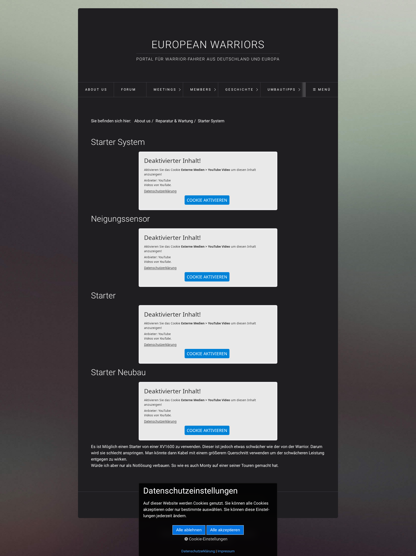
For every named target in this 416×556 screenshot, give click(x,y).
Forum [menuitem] (128, 90)
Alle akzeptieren (225, 530)
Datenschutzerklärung (160, 191)
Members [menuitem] (200, 90)
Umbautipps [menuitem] (282, 90)
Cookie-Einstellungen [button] (207, 538)
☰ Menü (322, 90)
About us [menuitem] (96, 90)
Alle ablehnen (189, 530)
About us (142, 120)
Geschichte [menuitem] (239, 90)
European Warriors (208, 44)
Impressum (226, 551)
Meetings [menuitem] (165, 90)
